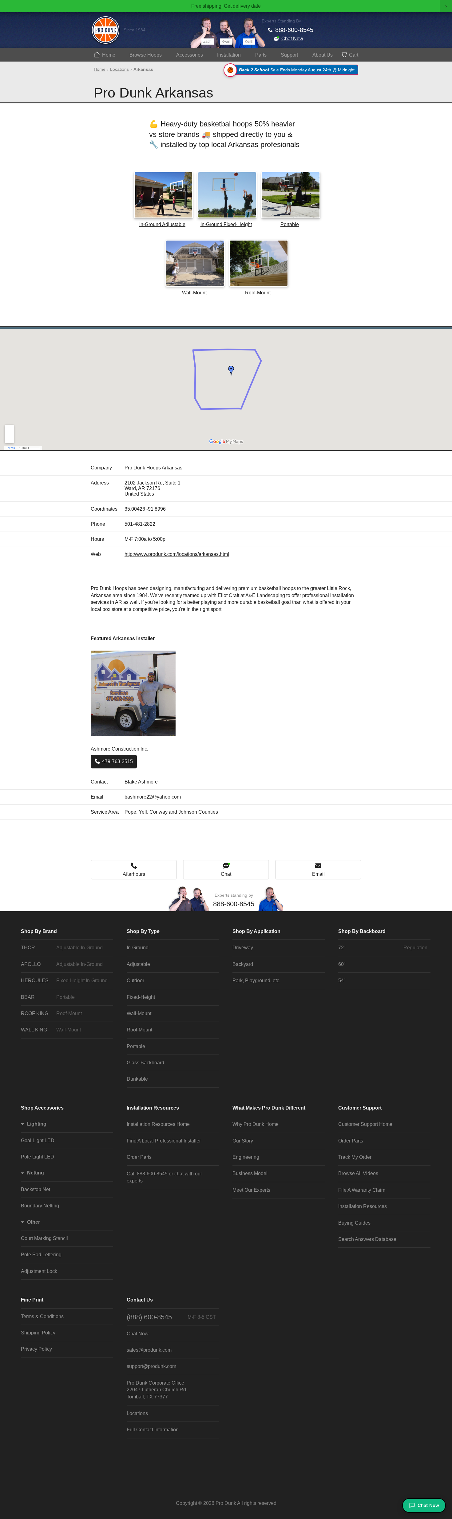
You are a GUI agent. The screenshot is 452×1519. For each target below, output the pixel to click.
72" (382, 947)
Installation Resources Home (158, 1124)
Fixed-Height (141, 997)
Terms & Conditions (42, 1316)
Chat (226, 874)
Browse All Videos (358, 1173)
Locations (119, 69)
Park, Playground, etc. (256, 980)
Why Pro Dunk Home (255, 1124)
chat (179, 1173)
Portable (289, 224)
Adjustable (138, 964)
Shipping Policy (38, 1332)
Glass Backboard (145, 1062)
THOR (62, 947)
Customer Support (360, 1107)
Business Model (250, 1173)
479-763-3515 (117, 761)
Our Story (242, 1140)
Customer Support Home (365, 1124)
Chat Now (292, 38)
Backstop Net (35, 1189)
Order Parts (139, 1157)
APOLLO (62, 964)
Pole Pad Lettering (41, 1254)
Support (289, 55)
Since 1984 (134, 29)
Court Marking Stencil (44, 1238)
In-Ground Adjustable (162, 224)
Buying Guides (354, 1223)
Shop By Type (143, 931)
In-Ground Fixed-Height (226, 224)
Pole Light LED (37, 1156)
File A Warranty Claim (361, 1190)
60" (342, 964)
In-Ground (138, 947)
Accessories (189, 55)
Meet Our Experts (251, 1190)
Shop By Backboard (362, 931)
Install (229, 55)
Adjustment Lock (39, 1271)
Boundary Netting (40, 1205)
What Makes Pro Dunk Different (268, 1107)
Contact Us (140, 1299)
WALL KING (51, 1029)
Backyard (242, 964)
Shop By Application (256, 931)
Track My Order (354, 1157)
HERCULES (64, 980)
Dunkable (137, 1079)
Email (318, 874)
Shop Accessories (42, 1107)
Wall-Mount (194, 292)
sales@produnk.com (149, 1350)
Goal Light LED (37, 1140)
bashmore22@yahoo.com (153, 796)
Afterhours (134, 874)
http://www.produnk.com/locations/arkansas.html (177, 554)
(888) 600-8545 (171, 1317)
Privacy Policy (36, 1349)
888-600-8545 (294, 29)
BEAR (48, 997)
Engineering (245, 1157)
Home (108, 55)
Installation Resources (153, 1107)
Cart (353, 55)
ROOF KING (51, 1013)
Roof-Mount (258, 292)
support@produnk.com (151, 1366)
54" (342, 980)
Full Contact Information (153, 1429)
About (322, 55)
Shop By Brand (39, 931)
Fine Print (32, 1299)
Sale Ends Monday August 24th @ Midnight (297, 69)
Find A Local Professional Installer (164, 1140)
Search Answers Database (367, 1239)
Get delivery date (242, 6)
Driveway (242, 947)
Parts (261, 55)
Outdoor (135, 980)
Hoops (145, 55)
